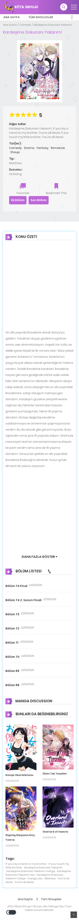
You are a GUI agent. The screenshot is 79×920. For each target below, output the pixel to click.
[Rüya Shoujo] (20, 7)
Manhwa (50, 878)
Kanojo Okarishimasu (19, 775)
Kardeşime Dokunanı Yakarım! (53, 25)
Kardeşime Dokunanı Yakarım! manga (30, 871)
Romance (58, 148)
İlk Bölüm (18, 200)
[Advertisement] (39, 288)
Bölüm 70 (12, 657)
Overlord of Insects (55, 831)
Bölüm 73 (12, 614)
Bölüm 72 (12, 628)
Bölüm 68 (12, 685)
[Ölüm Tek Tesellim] (58, 747)
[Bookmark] (56, 186)
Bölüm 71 (11, 643)
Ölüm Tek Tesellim (55, 773)
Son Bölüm (39, 200)
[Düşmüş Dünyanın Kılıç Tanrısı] (20, 808)
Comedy (25, 25)
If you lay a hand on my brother (26, 864)
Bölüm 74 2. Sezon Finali (23, 600)
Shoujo (15, 152)
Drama (29, 148)
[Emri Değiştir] (49, 571)
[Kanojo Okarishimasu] (20, 747)
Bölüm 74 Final (16, 586)
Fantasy (42, 148)
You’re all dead (24, 882)
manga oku (35, 878)
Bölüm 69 (12, 671)
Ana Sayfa (11, 17)
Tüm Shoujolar (40, 17)
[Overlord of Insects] (58, 807)
